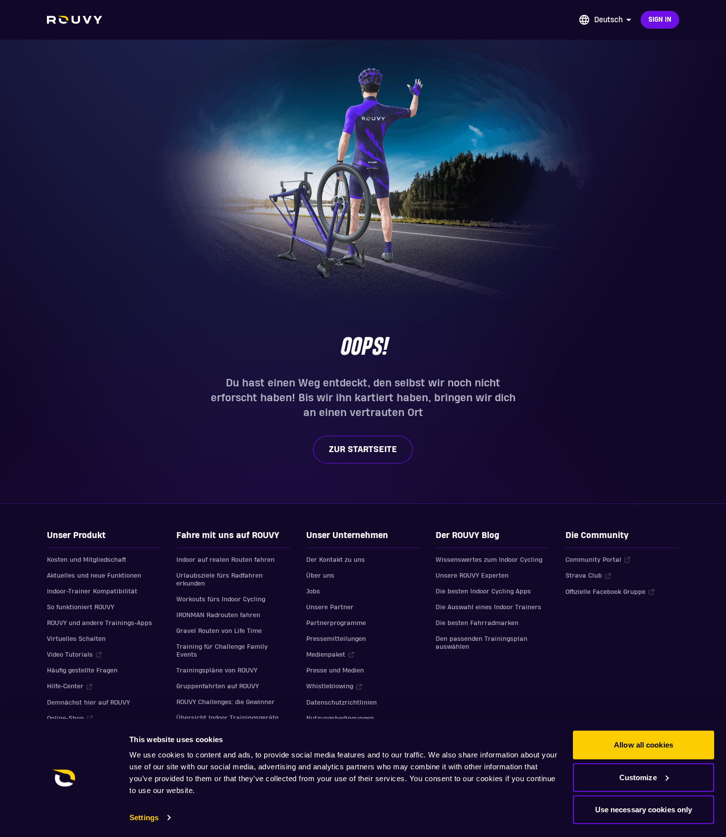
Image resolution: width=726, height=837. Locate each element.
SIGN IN (659, 19)
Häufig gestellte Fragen (82, 670)
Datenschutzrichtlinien (341, 702)
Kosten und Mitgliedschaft (86, 559)
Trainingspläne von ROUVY (216, 670)
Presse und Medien (335, 670)
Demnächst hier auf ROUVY (88, 702)
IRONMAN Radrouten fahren (218, 615)
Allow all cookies (643, 745)
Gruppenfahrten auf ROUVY (217, 686)
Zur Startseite (363, 449)
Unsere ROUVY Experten (472, 575)
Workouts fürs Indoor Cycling (220, 599)
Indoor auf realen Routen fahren (225, 559)
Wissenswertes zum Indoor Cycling (489, 559)
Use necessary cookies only (643, 809)
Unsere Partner (330, 607)
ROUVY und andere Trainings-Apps (99, 623)
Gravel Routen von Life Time (219, 631)
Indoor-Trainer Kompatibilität (92, 591)
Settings (144, 817)
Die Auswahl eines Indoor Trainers (488, 607)
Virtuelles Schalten (76, 638)
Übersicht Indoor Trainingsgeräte (227, 717)
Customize (638, 777)
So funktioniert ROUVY (80, 607)
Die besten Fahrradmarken (477, 623)
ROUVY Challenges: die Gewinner (225, 702)
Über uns (320, 575)
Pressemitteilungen (336, 638)
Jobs (313, 591)
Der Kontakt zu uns (335, 559)
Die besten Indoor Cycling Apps (483, 591)
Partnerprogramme (336, 623)
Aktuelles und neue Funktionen (94, 575)
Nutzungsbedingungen (340, 718)
